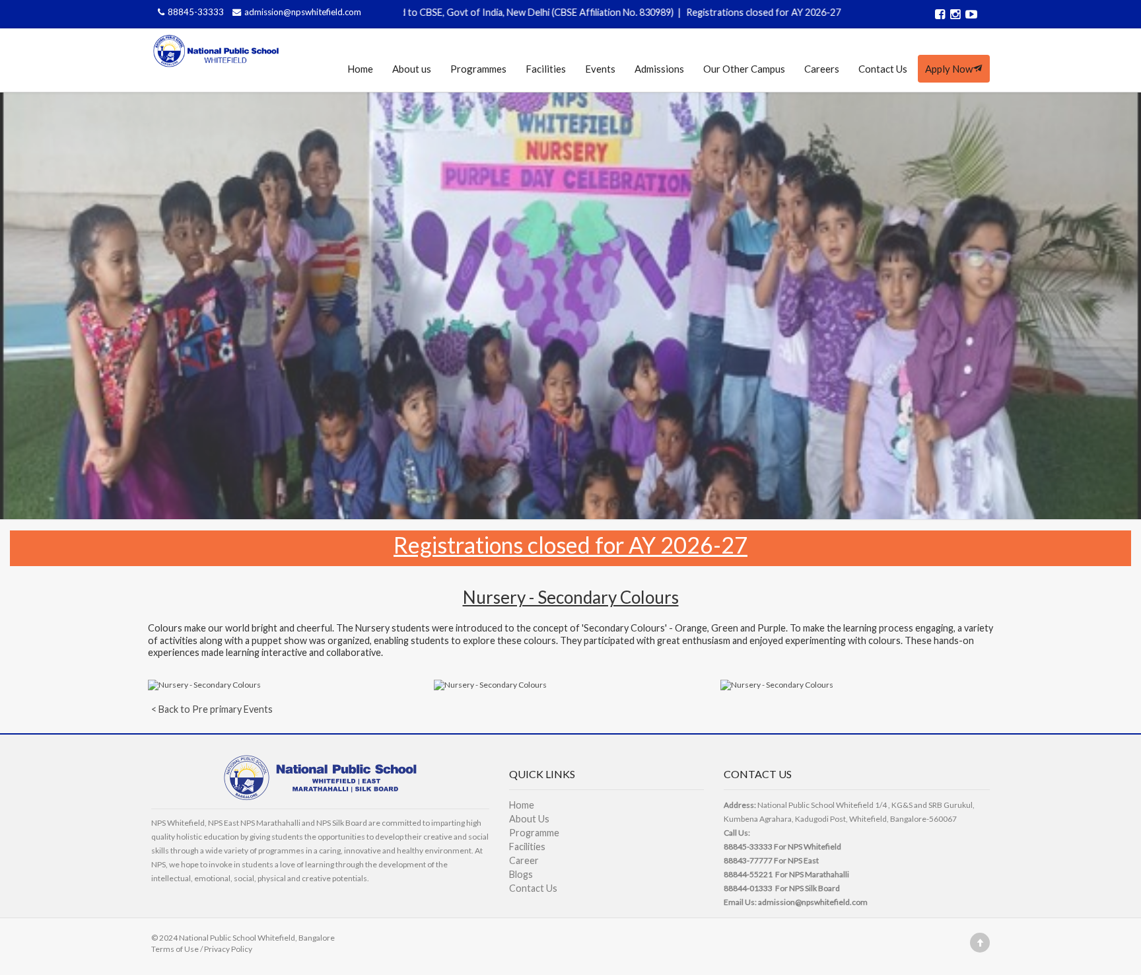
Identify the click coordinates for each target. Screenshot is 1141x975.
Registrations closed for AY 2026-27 (705, 12)
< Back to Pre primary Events (212, 709)
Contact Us (882, 69)
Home (360, 69)
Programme (534, 832)
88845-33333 (197, 12)
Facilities (546, 69)
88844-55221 (748, 874)
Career (524, 860)
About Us (529, 818)
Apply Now (949, 69)
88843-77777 (748, 860)
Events (600, 69)
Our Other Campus (744, 69)
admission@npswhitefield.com (302, 12)
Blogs (521, 874)
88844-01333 (748, 888)
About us (411, 69)
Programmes (478, 69)
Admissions (659, 69)
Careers (821, 69)
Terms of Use (175, 949)
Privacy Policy (228, 949)
